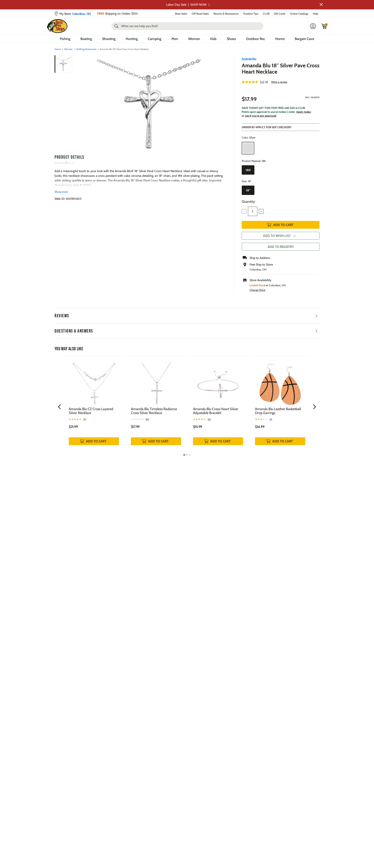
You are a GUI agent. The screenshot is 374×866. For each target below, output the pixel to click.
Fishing (65, 39)
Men (174, 39)
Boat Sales (181, 13)
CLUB (266, 13)
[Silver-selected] (248, 148)
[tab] (184, 455)
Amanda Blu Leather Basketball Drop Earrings (278, 411)
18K (248, 170)
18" (248, 190)
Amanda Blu (249, 58)
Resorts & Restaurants (226, 13)
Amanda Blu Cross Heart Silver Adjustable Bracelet (215, 411)
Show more (61, 192)
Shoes (231, 39)
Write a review (279, 82)
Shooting (109, 39)
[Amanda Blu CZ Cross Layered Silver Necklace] (94, 381)
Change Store (257, 290)
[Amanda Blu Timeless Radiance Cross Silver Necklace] (156, 381)
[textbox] (252, 211)
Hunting (132, 39)
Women (194, 39)
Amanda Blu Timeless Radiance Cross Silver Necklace (154, 411)
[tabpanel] (93, 404)
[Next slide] (314, 407)
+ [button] (261, 211)
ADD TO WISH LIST (277, 236)
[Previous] (78, 103)
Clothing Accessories (86, 49)
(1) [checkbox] (84, 419)
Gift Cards (279, 13)
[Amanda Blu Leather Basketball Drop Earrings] (280, 381)
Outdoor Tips (250, 13)
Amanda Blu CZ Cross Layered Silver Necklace (91, 411)
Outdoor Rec (255, 39)
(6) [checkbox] (209, 419)
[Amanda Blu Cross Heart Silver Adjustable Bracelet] (218, 381)
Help (315, 13)
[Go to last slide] (59, 407)
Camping (154, 39)
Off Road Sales (200, 13)
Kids (213, 39)
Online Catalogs (299, 13)
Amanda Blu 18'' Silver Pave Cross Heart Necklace (280, 68)
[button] (321, 4)
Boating (86, 39)
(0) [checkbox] (147, 419)
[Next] (220, 103)
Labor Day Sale (186, 4)
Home (280, 39)
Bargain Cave (304, 39)
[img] (324, 26)
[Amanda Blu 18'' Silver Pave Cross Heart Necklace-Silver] (149, 103)
